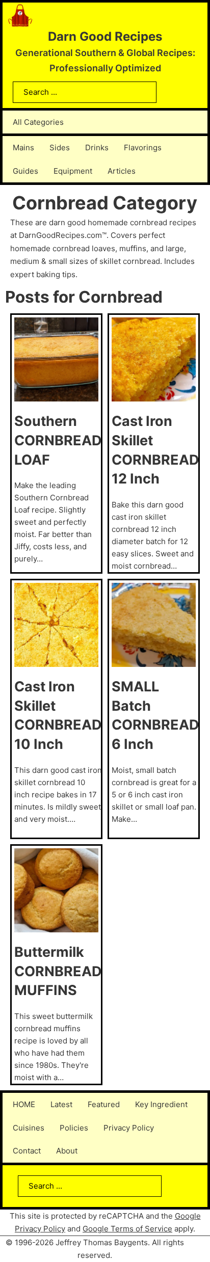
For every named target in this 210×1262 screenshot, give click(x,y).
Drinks (97, 147)
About (66, 1151)
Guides (25, 171)
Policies (74, 1128)
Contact (27, 1151)
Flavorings (143, 147)
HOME (24, 1104)
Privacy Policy (128, 1128)
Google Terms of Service (127, 1228)
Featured (104, 1104)
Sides (59, 147)
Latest (61, 1104)
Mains (23, 147)
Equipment (73, 171)
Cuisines (28, 1128)
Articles (122, 171)
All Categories (38, 122)
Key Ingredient (161, 1104)
